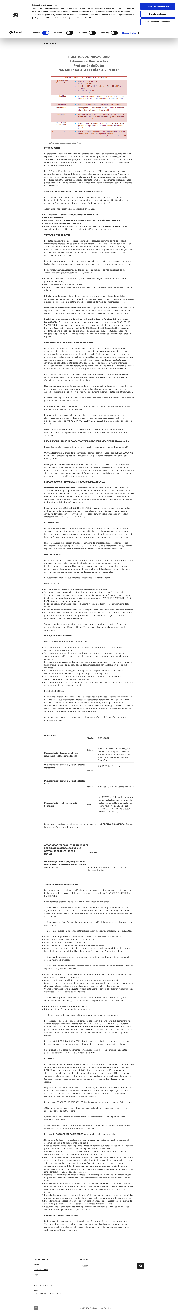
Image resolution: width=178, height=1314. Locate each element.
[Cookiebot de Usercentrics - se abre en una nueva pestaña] (15, 33)
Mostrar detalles (129, 33)
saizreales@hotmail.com (111, 226)
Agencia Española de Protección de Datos (65, 334)
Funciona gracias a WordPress (101, 1308)
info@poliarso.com (41, 1270)
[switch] (69, 33)
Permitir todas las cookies (158, 6)
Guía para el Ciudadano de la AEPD (80, 1053)
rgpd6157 (84, 1308)
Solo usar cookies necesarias (157, 22)
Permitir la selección (157, 14)
